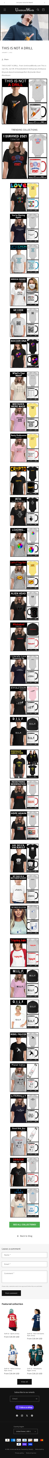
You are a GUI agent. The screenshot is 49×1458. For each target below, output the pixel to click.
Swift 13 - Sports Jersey (11, 1333)
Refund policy (39, 1449)
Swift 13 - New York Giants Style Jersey (35, 1334)
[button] (4, 9)
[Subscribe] (36, 1399)
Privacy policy (19, 1453)
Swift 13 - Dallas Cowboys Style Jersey (12, 1369)
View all (24, 1382)
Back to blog (26, 1236)
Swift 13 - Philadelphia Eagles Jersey (34, 1369)
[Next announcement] (44, 2)
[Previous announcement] (4, 2)
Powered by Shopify (27, 1449)
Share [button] (6, 59)
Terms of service (31, 1453)
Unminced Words (15, 1449)
